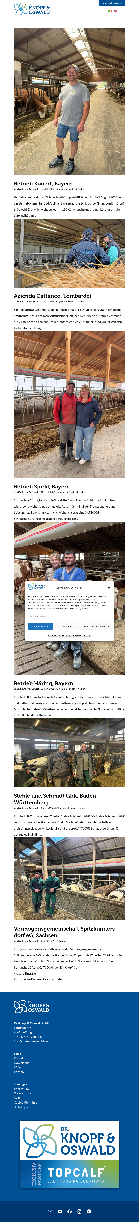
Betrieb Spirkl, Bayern (42, 487)
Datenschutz (22, 1093)
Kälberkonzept (112, 3)
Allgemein (61, 188)
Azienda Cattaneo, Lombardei (52, 296)
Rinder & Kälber (76, 188)
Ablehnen (67, 626)
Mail (50, 1211)
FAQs (17, 1067)
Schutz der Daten (73, 635)
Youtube (60, 1211)
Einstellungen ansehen (96, 626)
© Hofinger (21, 1107)
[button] (109, 587)
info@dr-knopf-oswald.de (31, 1041)
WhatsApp (89, 1211)
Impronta (86, 635)
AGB (17, 1098)
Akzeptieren (41, 626)
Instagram (79, 1211)
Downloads (21, 1063)
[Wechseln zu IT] (110, 11)
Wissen (19, 1072)
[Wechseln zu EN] (115, 11)
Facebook (69, 1211)
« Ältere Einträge (25, 973)
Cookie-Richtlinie (56, 635)
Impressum (21, 1089)
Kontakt (19, 1058)
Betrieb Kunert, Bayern (43, 184)
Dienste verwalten (38, 616)
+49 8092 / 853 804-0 (28, 1037)
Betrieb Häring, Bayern (43, 683)
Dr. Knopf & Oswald (28, 188)
